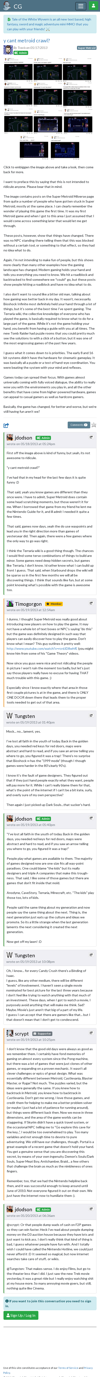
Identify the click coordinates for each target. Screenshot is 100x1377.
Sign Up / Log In (22, 1315)
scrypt (22, 1033)
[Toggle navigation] (80, 6)
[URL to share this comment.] (91, 437)
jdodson (23, 437)
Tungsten (24, 716)
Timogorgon (28, 604)
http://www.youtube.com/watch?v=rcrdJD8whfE (42, 648)
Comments (78, 424)
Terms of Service (68, 1367)
